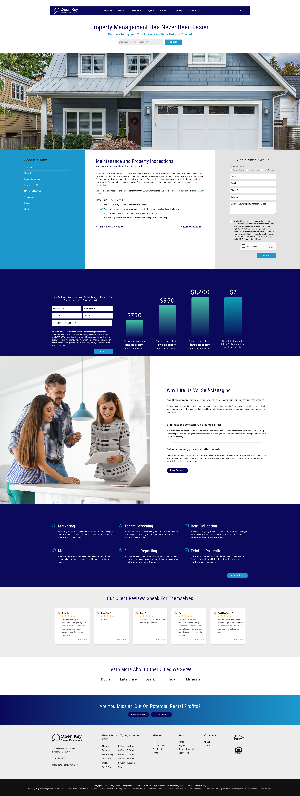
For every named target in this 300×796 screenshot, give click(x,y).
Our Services (159, 745)
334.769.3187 (58, 758)
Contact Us (237, 575)
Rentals (164, 10)
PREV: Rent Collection (111, 226)
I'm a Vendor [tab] (269, 170)
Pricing (27, 209)
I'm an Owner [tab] (238, 170)
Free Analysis (138, 714)
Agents (150, 10)
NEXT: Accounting (191, 226)
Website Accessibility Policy (261, 789)
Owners (122, 10)
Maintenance (32, 191)
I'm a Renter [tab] (254, 170)
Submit (173, 42)
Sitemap (189, 786)
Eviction (28, 203)
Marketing (28, 173)
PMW (181, 786)
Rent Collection (31, 185)
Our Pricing (158, 749)
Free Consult (177, 470)
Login (240, 10)
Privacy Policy (200, 786)
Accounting (29, 197)
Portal (156, 742)
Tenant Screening (32, 179)
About (207, 742)
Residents (136, 10)
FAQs (155, 753)
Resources (183, 753)
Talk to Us (161, 714)
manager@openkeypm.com (65, 765)
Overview (28, 167)
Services (108, 10)
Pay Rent (183, 745)
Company (178, 10)
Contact (192, 10)
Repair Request (186, 749)
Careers (208, 745)
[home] (66, 10)
